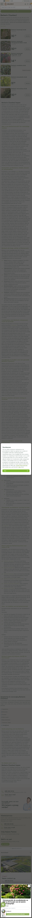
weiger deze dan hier (21, 465)
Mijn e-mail (5, 905)
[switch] (3, 916)
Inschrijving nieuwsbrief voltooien (16, 914)
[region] (16, 459)
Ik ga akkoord (7, 911)
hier (20, 467)
